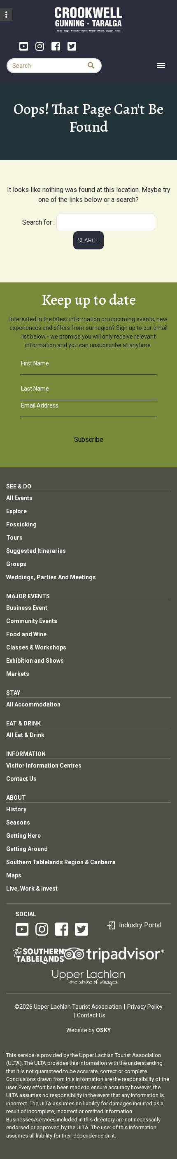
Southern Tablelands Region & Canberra (61, 862)
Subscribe (88, 439)
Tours (14, 537)
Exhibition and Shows (35, 660)
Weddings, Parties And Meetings (51, 577)
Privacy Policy (145, 1006)
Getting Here (23, 835)
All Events (19, 498)
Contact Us (21, 778)
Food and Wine (26, 634)
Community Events (31, 621)
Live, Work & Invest (32, 888)
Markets (17, 674)
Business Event (26, 607)
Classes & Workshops (36, 647)
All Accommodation (33, 704)
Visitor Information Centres (44, 765)
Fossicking (21, 524)
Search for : (38, 222)
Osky (103, 1030)
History (16, 809)
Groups (16, 564)
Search (88, 240)
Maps (13, 875)
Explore (16, 511)
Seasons (18, 822)
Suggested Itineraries (36, 551)
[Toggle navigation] (160, 65)
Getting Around (27, 849)
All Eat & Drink (25, 735)
